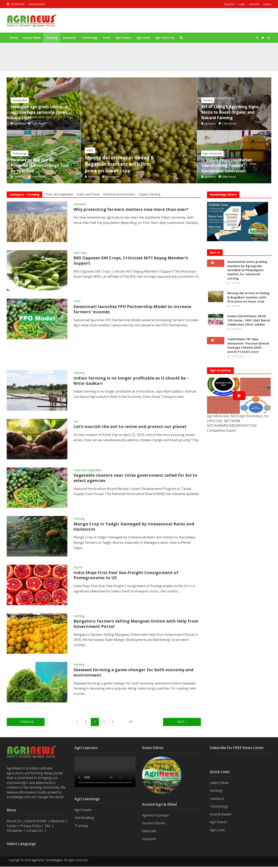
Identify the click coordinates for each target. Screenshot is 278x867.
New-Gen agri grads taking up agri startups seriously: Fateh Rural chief (39, 112)
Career (12, 826)
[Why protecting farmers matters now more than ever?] (37, 221)
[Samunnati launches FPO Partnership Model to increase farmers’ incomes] (37, 318)
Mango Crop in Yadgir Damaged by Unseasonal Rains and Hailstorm (133, 526)
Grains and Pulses (88, 194)
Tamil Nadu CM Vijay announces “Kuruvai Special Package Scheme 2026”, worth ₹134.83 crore (248, 345)
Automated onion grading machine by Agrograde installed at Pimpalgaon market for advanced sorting (126, 51)
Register (229, 4)
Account (254, 4)
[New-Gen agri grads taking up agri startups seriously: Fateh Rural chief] (44, 103)
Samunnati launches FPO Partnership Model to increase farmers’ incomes (132, 309)
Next (180, 722)
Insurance (79, 204)
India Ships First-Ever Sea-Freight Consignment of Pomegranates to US (125, 575)
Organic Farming (149, 194)
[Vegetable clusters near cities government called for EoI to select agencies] (37, 487)
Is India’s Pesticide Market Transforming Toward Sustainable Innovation (226, 165)
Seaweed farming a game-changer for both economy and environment (133, 672)
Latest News (31, 38)
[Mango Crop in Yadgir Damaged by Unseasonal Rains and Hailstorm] (37, 536)
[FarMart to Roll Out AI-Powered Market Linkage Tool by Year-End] (44, 156)
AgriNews (93, 176)
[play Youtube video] (239, 396)
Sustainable (19, 100)
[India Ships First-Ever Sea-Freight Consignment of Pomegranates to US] (37, 584)
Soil (75, 421)
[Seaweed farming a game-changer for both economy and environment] (37, 682)
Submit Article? (36, 821)
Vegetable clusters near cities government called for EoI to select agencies (135, 478)
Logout (267, 4)
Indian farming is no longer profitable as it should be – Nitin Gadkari (131, 380)
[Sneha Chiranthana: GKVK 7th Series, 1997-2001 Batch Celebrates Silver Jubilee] (215, 319)
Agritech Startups (155, 815)
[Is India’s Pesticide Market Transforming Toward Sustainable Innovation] (234, 156)
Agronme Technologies (47, 860)
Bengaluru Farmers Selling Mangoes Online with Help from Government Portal (135, 623)
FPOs (77, 301)
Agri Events (123, 38)
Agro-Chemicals (212, 153)
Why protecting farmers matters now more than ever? (130, 209)
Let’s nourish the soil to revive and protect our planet (130, 426)
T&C (47, 826)
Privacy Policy (31, 826)
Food (106, 38)
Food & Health (220, 814)
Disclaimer (15, 830)
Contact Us (35, 830)
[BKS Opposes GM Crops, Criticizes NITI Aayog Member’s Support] (37, 270)
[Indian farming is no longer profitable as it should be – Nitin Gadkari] (37, 390)
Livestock (69, 38)
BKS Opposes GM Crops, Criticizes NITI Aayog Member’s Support (130, 260)
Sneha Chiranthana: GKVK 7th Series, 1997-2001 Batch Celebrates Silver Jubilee (248, 320)
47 (130, 722)
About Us (14, 821)
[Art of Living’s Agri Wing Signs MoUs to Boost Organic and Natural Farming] (234, 103)
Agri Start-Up (164, 38)
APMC (90, 150)
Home (13, 38)
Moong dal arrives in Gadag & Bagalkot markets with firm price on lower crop (111, 61)
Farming (52, 38)
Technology (89, 38)
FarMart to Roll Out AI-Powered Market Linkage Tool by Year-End (40, 165)
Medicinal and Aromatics (119, 194)
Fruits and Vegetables (59, 194)
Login (242, 4)
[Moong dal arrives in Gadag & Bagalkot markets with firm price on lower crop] (34, 61)
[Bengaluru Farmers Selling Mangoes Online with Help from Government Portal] (37, 633)
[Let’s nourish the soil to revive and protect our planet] (37, 438)
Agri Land (143, 38)
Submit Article (36, 4)
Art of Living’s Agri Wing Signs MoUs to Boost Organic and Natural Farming (229, 112)
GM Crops (80, 253)
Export (77, 567)
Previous (27, 722)
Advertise (57, 821)
